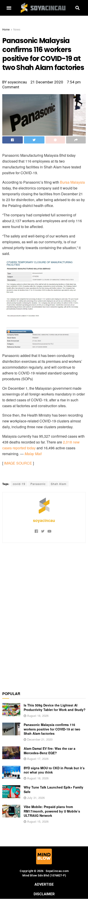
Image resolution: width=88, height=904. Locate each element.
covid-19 (19, 484)
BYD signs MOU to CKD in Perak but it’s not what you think (54, 770)
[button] (8, 8)
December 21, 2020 (39, 739)
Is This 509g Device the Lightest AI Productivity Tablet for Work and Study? (55, 707)
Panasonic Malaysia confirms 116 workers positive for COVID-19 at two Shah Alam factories (52, 729)
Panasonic (38, 484)
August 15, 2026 (37, 821)
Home (6, 29)
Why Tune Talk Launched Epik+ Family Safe (53, 789)
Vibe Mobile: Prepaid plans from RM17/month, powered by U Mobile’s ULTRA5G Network (52, 811)
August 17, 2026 (37, 758)
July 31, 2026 (35, 797)
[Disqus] (44, 614)
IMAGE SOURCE (18, 463)
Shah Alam (58, 484)
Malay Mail (33, 453)
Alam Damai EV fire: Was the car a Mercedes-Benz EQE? (49, 750)
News (16, 29)
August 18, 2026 (37, 715)
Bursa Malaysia (72, 182)
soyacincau (44, 520)
